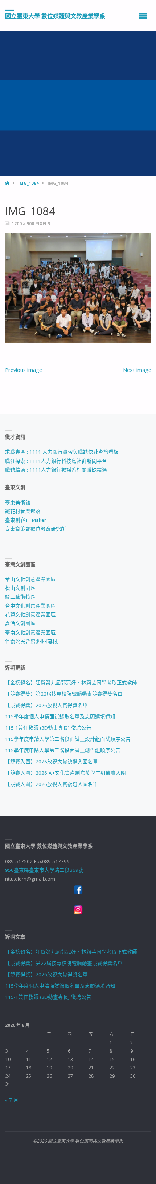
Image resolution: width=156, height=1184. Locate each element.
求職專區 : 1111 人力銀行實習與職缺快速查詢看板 (62, 452)
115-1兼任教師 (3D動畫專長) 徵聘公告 (48, 727)
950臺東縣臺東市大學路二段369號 (44, 870)
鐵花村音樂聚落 (23, 511)
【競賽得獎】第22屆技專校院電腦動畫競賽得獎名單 (64, 694)
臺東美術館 (17, 502)
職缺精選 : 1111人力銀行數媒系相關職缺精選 (56, 469)
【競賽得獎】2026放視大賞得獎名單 (46, 705)
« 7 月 (12, 1100)
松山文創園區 (20, 588)
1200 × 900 (23, 223)
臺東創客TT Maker (25, 520)
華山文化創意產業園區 (30, 579)
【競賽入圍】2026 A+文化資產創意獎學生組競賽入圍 (65, 773)
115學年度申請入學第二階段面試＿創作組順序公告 (62, 750)
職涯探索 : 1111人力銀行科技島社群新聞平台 (56, 461)
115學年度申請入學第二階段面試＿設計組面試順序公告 (68, 739)
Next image (137, 369)
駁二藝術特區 (20, 596)
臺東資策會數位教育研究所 (35, 528)
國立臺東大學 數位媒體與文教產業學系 (55, 16)
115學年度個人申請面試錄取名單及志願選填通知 (60, 716)
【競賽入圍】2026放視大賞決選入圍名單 (51, 761)
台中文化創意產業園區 (30, 606)
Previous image (23, 369)
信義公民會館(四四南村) (32, 641)
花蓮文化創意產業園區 (30, 614)
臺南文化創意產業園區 (30, 632)
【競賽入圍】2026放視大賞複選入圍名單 (51, 784)
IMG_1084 (28, 183)
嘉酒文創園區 (20, 623)
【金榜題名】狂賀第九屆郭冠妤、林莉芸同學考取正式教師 (71, 682)
